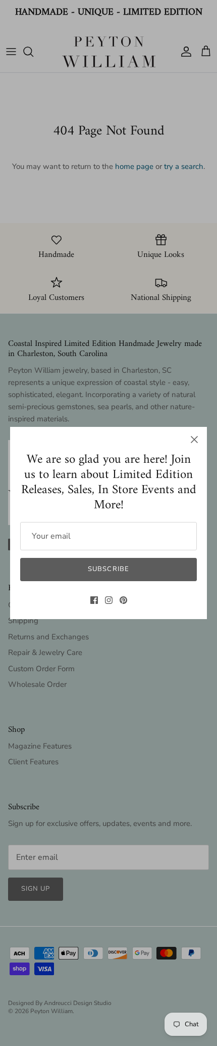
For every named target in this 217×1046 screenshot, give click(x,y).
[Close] (194, 439)
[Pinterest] (123, 600)
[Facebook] (94, 600)
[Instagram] (109, 600)
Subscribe (108, 569)
